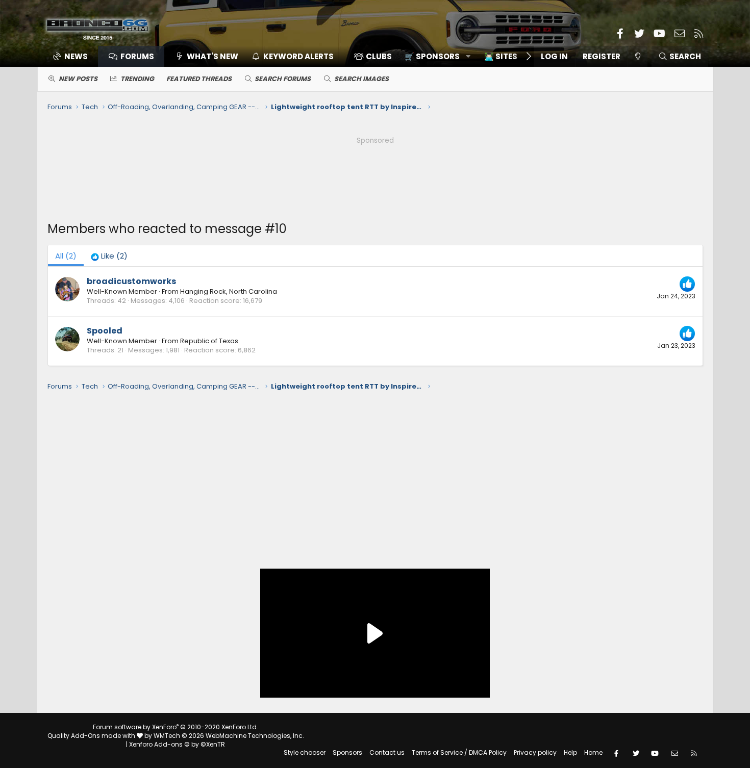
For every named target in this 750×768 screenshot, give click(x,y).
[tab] (109, 255)
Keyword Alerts (298, 56)
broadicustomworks (131, 281)
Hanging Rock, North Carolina (228, 291)
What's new (212, 56)
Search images (361, 79)
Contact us (387, 752)
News (76, 56)
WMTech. (229, 735)
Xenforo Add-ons (177, 744)
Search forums (283, 79)
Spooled (104, 331)
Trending (137, 79)
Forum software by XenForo (175, 727)
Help (570, 752)
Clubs (379, 56)
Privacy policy (535, 752)
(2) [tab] (66, 255)
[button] (433, 56)
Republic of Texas (209, 341)
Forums (137, 56)
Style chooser (305, 752)
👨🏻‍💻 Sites (500, 56)
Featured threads (199, 79)
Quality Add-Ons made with (92, 735)
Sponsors (347, 752)
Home (593, 752)
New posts (78, 79)
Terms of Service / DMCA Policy (459, 752)
